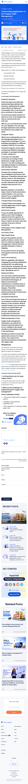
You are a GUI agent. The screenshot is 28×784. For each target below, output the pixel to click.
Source (14, 67)
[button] (26, 2)
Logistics (10, 47)
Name (3, 470)
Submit (14, 712)
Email (2, 475)
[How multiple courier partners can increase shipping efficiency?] (14, 517)
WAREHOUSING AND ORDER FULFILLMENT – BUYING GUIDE (13, 452)
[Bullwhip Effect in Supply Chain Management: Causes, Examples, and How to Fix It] (5, 556)
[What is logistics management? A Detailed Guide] (5, 528)
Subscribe (14, 764)
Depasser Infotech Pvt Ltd (16, 780)
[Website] (7, 443)
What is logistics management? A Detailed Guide (16, 530)
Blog (6, 47)
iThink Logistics (5, 50)
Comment (3, 484)
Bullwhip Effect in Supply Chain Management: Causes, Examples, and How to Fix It (17, 558)
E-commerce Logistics (17, 47)
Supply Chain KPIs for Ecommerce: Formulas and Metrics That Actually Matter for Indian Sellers (13, 683)
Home (2, 47)
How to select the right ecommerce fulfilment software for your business (14, 460)
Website (3, 479)
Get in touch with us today (7, 370)
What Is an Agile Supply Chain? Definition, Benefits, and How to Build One (16, 538)
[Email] (4, 443)
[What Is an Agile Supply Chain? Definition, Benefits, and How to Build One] (5, 537)
